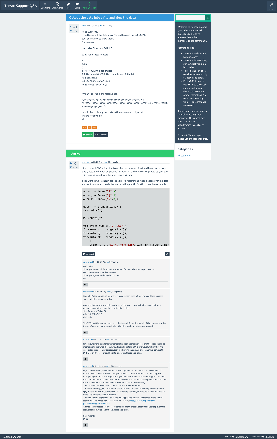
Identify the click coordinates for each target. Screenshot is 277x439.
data (84, 127)
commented (88, 262)
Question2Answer (242, 436)
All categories (185, 155)
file (94, 127)
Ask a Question (89, 8)
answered (85, 162)
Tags (68, 8)
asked (84, 26)
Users (77, 8)
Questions (45, 8)
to (89, 127)
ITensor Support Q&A (20, 6)
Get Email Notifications (12, 436)
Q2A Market (269, 436)
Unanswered (57, 8)
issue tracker (200, 138)
